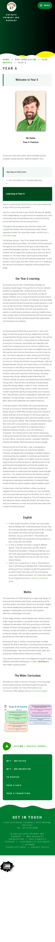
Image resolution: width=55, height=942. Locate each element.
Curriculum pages (39, 691)
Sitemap (30, 844)
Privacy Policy (40, 847)
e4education (16, 839)
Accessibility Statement (35, 842)
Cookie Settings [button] (16, 847)
